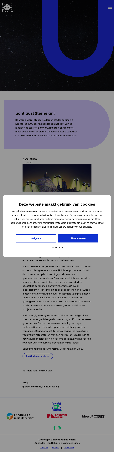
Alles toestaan (78, 238)
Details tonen (57, 247)
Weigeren (36, 238)
